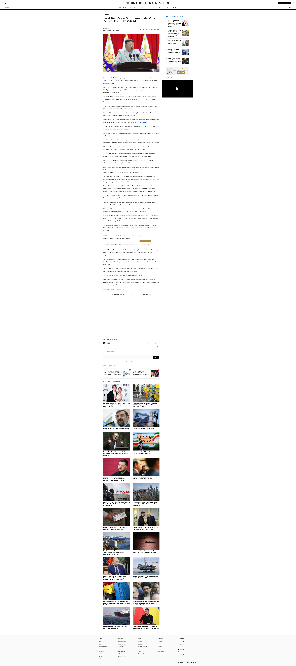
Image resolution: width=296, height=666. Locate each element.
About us (140, 641)
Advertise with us (142, 653)
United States (161, 651)
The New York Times (141, 122)
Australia (160, 641)
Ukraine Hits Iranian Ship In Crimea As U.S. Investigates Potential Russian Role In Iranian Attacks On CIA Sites (146, 628)
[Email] (155, 29)
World (124, 7)
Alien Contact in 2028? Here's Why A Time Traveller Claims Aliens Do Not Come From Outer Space (145, 504)
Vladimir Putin (107, 80)
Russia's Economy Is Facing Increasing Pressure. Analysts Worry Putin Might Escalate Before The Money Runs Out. (114, 578)
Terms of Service (139, 244)
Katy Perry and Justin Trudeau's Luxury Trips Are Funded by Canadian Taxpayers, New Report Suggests (116, 404)
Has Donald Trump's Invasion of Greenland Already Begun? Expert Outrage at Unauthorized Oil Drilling (115, 552)
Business (149, 7)
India (159, 644)
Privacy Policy (148, 244)
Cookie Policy (141, 651)
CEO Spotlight (121, 653)
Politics (130, 7)
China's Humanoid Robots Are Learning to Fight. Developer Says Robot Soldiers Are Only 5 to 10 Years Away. (145, 404)
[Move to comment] (158, 29)
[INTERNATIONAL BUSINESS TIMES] (148, 3)
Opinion (169, 7)
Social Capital (121, 644)
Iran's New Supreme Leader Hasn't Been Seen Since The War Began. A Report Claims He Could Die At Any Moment (146, 603)
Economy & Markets (139, 7)
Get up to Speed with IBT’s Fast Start (180, 68)
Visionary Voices (122, 641)
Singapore (160, 646)
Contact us (140, 644)
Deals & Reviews (177, 7)
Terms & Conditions (142, 646)
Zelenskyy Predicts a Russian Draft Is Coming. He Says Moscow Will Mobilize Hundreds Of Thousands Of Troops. (114, 478)
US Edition (290, 7)
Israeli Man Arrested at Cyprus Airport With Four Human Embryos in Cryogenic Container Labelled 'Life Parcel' (116, 603)
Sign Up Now (181, 72)
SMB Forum (121, 646)
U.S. (120, 7)
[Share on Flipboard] (149, 29)
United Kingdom (161, 649)
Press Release (121, 651)
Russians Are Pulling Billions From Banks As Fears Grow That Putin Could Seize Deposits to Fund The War (116, 504)
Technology (162, 7)
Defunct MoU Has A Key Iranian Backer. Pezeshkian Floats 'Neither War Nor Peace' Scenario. (115, 453)
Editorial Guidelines (145, 294)
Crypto (155, 7)
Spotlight (120, 649)
